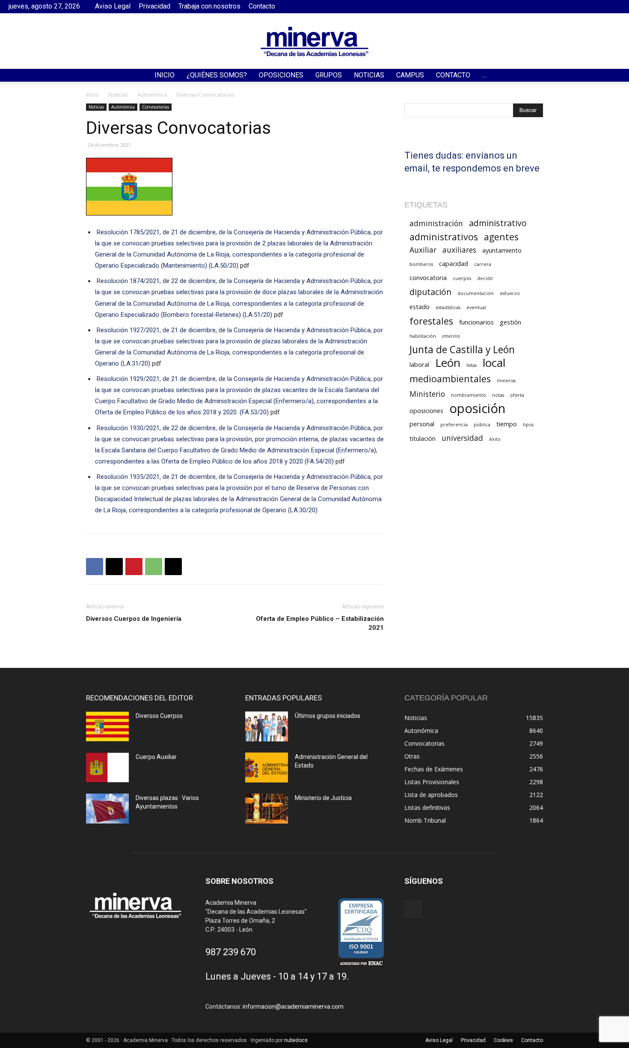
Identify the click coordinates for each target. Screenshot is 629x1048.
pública (482, 425)
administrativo (498, 222)
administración (436, 223)
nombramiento (468, 395)
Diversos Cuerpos (159, 715)
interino (451, 336)
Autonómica (152, 94)
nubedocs (296, 1040)
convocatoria (428, 277)
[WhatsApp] (153, 566)
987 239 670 (230, 952)
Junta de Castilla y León (462, 349)
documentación (475, 293)
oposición (477, 408)
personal (421, 423)
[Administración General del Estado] (266, 767)
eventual (476, 307)
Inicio (164, 75)
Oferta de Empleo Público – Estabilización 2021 (320, 623)
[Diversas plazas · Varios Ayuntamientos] (107, 809)
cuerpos (462, 278)
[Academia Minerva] (314, 41)
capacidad (453, 263)
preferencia (454, 425)
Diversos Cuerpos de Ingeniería (133, 619)
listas (471, 365)
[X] (114, 566)
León (447, 362)
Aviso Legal (113, 6)
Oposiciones (281, 75)
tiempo (506, 423)
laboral (419, 364)
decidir (485, 278)
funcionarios (476, 322)
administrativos (443, 236)
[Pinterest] (133, 566)
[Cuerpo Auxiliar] (107, 767)
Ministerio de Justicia (323, 797)
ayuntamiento (502, 250)
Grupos (328, 75)
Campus (410, 75)
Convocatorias (155, 107)
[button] (618, 76)
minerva (506, 381)
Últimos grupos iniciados (327, 715)
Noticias (369, 75)
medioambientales (450, 378)
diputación (430, 291)
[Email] (173, 566)
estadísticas (448, 307)
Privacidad (154, 6)
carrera (482, 264)
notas (498, 395)
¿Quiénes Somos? (217, 75)
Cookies (503, 1040)
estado (419, 306)
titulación (422, 438)
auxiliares (459, 249)
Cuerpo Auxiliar (156, 756)
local (494, 362)
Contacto (262, 6)
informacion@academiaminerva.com (293, 1006)
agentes (501, 236)
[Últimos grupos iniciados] (266, 726)
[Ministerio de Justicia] (266, 809)
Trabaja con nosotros (209, 6)
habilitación (422, 336)
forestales (431, 320)
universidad (462, 438)
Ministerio (427, 394)
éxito (495, 439)
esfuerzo (510, 293)
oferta (517, 395)
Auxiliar (422, 249)
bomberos (421, 264)
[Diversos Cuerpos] (107, 726)
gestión (510, 322)
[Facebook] (614, 6)
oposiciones (426, 410)
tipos (528, 425)
